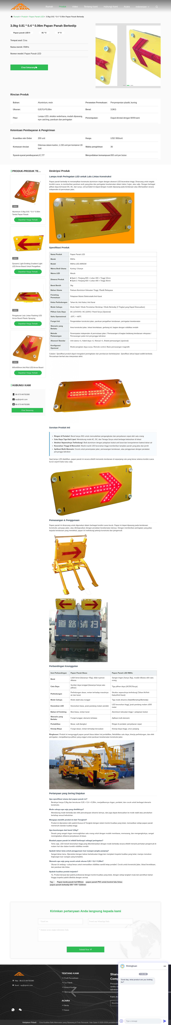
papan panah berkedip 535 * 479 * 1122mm (68, 885)
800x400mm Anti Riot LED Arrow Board (27, 367)
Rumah (49, 6)
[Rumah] (20, 6)
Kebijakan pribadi (29, 1022)
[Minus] (164, 966)
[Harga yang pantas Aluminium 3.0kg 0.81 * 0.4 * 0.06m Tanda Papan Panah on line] (28, 192)
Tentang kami (91, 6)
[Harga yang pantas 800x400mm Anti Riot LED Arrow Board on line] (28, 347)
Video (75, 6)
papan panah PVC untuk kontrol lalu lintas (104, 882)
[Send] (165, 1021)
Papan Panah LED (36, 17)
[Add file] (121, 1021)
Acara (127, 6)
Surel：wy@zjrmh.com (23, 985)
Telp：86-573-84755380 (24, 981)
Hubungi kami (111, 6)
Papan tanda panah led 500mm (70, 882)
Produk (62, 6)
